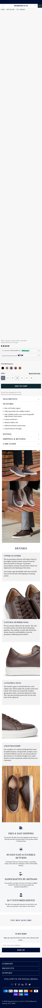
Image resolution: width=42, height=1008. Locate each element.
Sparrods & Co (21, 6)
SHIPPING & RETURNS (14, 439)
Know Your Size (34, 373)
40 (3, 378)
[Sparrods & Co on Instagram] (19, 984)
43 (17, 378)
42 (12, 378)
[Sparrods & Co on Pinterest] (26, 984)
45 (26, 378)
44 (22, 378)
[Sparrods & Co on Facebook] (15, 984)
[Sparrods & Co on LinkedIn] (22, 984)
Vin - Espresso (12, 13)
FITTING (7, 434)
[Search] (35, 6)
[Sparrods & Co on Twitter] (29, 984)
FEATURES (8, 404)
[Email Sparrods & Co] (12, 984)
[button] (5, 346)
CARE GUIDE (9, 444)
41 (8, 378)
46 (31, 378)
